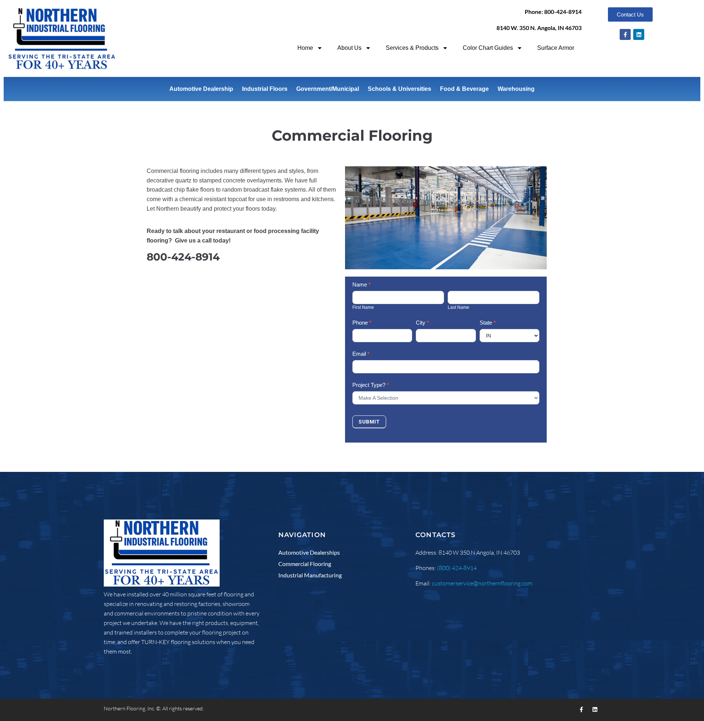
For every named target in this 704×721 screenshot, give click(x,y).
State (488, 322)
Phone (361, 322)
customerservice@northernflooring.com (482, 583)
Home (305, 48)
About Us (349, 48)
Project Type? (370, 385)
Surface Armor (555, 48)
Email (361, 354)
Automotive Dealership (201, 89)
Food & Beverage (464, 89)
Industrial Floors (264, 89)
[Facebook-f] (625, 34)
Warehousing (516, 89)
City (422, 322)
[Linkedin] (638, 34)
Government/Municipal (327, 89)
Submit (369, 422)
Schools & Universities (399, 89)
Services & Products (412, 48)
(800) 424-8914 (457, 568)
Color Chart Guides (488, 48)
